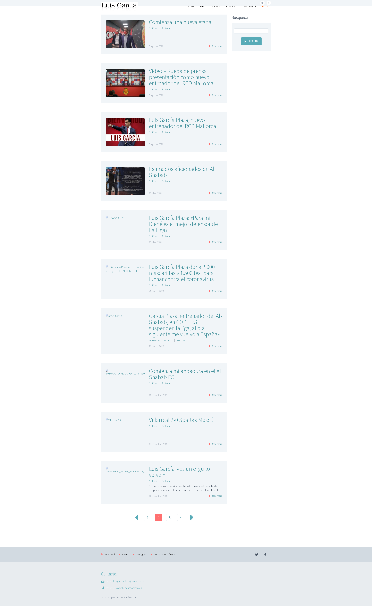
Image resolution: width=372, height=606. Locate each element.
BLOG (265, 6)
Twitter (125, 554)
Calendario (231, 6)
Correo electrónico (164, 554)
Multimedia (250, 6)
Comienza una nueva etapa (180, 22)
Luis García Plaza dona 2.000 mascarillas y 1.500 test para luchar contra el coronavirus (182, 273)
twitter (256, 554)
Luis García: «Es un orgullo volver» (179, 471)
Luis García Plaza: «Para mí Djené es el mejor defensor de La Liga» (183, 224)
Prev (136, 517)
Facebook (109, 554)
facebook (265, 554)
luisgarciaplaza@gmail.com (128, 581)
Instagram (141, 554)
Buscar (253, 41)
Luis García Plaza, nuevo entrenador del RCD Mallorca (182, 123)
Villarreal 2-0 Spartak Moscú (181, 419)
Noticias (215, 6)
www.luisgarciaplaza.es (129, 588)
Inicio (191, 6)
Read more (216, 46)
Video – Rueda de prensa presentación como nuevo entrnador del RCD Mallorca (181, 77)
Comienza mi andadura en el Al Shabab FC (185, 374)
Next (191, 517)
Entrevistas (154, 340)
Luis (202, 6)
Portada (166, 28)
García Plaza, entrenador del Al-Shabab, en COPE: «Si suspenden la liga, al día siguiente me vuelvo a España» (185, 325)
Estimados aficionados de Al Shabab (181, 172)
